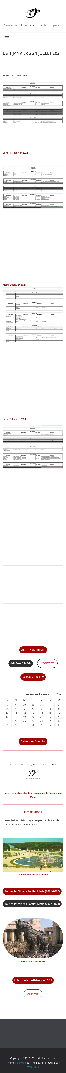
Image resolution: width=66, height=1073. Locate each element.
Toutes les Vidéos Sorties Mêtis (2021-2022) (32, 891)
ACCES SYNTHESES (33, 650)
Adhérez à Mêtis (20, 663)
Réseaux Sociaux (33, 677)
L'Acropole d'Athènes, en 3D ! (33, 980)
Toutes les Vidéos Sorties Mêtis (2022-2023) (32, 904)
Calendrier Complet (33, 741)
